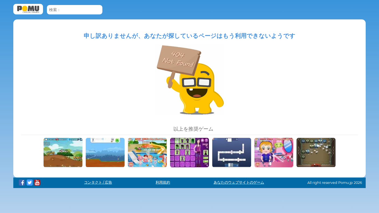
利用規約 (163, 182)
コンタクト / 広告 (98, 182)
